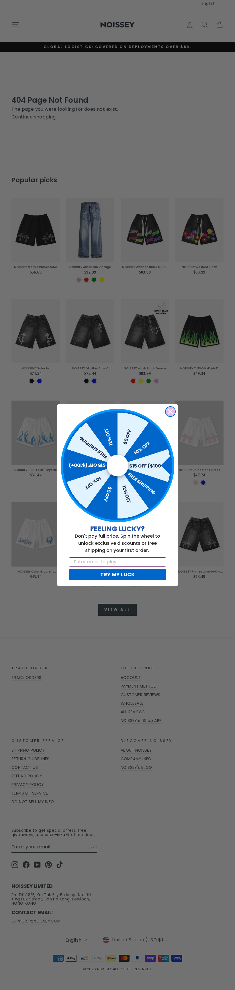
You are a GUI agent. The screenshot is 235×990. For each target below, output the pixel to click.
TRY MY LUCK (117, 574)
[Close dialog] (170, 412)
